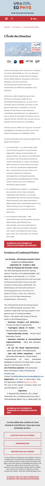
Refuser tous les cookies (22, 451)
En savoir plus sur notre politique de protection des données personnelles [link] (23, 478)
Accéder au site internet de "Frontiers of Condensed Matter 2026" (22, 410)
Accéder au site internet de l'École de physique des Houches (21, 244)
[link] (27, 276)
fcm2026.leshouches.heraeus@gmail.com (27, 376)
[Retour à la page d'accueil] (22, 5)
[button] (12, 18)
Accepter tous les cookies (22, 435)
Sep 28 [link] (27, 276)
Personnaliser (22, 443)
